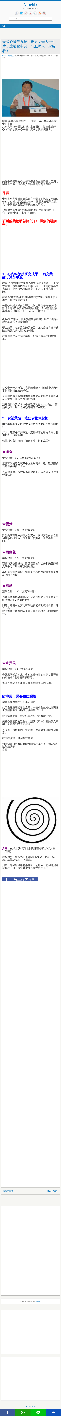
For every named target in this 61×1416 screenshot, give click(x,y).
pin (30, 13)
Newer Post (8, 1191)
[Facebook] (7, 1412)
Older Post (52, 1191)
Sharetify (30, 5)
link (35, 13)
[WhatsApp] (23, 1412)
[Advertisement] (25, 68)
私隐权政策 (30, 1406)
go (26, 13)
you (44, 13)
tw (21, 13)
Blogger (38, 1301)
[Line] (38, 1412)
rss (39, 13)
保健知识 (10, 56)
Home (4, 56)
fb (17, 13)
